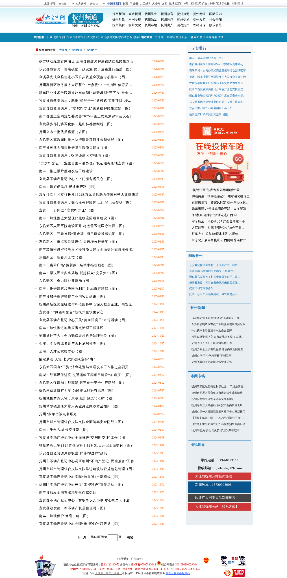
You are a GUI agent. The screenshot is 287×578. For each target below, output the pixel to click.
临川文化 (134, 25)
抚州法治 (151, 19)
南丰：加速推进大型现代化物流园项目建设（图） (78, 218)
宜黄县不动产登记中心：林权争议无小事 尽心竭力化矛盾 (84, 500)
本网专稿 (134, 19)
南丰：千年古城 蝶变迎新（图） (64, 430)
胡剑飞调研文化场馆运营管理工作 (211, 361)
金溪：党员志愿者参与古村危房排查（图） (73, 343)
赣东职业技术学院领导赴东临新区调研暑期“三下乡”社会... (85, 93)
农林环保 (199, 25)
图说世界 (198, 445)
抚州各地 (151, 25)
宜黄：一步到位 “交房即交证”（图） (68, 210)
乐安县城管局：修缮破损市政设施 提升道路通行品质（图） (86, 69)
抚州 (202, 37)
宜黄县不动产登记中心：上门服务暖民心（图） (76, 179)
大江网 (100, 37)
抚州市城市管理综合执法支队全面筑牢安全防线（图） (82, 422)
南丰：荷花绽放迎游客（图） (206, 58)
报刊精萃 (135, 37)
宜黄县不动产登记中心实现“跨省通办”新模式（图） (80, 477)
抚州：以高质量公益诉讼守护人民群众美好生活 (217, 76)
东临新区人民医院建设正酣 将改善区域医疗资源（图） (82, 226)
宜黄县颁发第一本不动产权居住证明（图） (73, 508)
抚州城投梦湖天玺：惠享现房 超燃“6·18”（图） (77, 398)
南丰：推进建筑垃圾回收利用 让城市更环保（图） (79, 288)
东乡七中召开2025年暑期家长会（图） (212, 108)
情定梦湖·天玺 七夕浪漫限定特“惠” (67, 359)
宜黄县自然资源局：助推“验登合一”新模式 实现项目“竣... (85, 100)
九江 (163, 37)
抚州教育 (167, 14)
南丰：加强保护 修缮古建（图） (64, 516)
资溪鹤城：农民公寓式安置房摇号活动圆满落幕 (217, 70)
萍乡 (214, 37)
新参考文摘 (111, 37)
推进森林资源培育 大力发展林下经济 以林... (217, 336)
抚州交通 (183, 19)
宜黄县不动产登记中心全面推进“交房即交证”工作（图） (84, 437)
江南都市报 (76, 37)
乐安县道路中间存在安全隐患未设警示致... (214, 282)
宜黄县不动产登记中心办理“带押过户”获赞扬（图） (80, 524)
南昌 (157, 37)
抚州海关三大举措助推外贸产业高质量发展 (217, 405)
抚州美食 (118, 25)
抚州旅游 (183, 14)
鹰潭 (220, 37)
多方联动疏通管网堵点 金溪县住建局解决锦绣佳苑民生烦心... (88, 61)
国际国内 (215, 14)
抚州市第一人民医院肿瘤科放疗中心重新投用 (218, 411)
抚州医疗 (167, 19)
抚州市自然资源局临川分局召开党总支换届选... (217, 89)
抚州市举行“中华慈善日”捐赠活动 (211, 355)
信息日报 (64, 37)
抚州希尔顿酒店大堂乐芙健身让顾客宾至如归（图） (80, 406)
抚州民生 (151, 14)
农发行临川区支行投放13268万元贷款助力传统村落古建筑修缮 (89, 194)
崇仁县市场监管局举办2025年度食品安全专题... (217, 95)
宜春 (208, 37)
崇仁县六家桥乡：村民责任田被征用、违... (214, 276)
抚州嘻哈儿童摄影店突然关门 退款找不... (213, 271)
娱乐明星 (215, 25)
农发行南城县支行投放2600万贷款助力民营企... (217, 83)
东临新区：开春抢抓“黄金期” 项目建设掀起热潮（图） (82, 234)
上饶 (190, 37)
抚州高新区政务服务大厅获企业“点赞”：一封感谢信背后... (85, 85)
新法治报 (89, 37)
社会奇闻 (215, 19)
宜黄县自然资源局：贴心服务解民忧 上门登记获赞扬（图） (86, 202)
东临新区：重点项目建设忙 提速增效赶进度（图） (79, 241)
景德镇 (171, 37)
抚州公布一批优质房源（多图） (64, 132)
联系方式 (228, 506)
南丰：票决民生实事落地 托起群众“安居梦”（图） (79, 273)
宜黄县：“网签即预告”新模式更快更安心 (71, 312)
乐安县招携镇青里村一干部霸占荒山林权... (214, 265)
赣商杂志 (123, 37)
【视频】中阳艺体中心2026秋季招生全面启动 (218, 424)
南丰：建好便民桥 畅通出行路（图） (68, 187)
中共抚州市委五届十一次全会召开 (211, 330)
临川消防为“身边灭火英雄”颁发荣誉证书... (216, 430)
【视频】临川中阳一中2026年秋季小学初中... (218, 417)
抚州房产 (167, 25)
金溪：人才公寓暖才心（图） (62, 351)
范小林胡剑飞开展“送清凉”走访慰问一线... (216, 318)
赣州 (178, 37)
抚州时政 (118, 19)
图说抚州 (183, 25)
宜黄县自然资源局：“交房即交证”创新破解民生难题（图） (85, 108)
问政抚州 (134, 14)
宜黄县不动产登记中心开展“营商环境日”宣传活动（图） (84, 320)
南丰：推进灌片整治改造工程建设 (66, 171)
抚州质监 (199, 19)
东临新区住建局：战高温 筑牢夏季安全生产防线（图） (82, 383)
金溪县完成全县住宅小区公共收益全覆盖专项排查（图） (84, 77)
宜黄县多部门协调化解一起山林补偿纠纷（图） (76, 124)
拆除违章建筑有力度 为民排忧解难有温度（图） (77, 390)
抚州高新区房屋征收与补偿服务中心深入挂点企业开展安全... (87, 304)
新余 (184, 37)
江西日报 (52, 37)
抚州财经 (199, 14)
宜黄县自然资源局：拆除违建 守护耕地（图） (75, 155)
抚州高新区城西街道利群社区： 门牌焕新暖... (218, 386)
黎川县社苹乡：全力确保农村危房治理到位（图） (78, 335)
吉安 (196, 37)
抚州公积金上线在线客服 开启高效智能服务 (217, 349)
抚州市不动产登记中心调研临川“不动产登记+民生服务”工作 (86, 461)
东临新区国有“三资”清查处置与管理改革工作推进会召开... (85, 367)
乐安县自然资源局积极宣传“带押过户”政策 (73, 453)
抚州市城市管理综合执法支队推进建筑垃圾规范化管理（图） (87, 469)
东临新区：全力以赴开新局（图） (66, 281)
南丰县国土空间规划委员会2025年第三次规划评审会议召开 (86, 116)
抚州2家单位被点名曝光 (58, 414)
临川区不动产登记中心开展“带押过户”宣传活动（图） (82, 484)
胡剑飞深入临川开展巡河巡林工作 (211, 343)
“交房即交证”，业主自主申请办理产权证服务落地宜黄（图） (87, 163)
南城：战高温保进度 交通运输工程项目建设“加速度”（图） (86, 375)
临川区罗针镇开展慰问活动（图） (209, 114)
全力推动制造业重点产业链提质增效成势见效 (218, 324)
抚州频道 (77, 50)
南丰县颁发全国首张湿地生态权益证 (67, 492)
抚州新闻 (118, 14)
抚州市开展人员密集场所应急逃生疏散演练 (217, 392)
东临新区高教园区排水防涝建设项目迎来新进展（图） (82, 140)
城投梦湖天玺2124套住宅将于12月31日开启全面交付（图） (86, 445)
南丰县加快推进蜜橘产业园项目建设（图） (73, 296)
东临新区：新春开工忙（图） (62, 257)
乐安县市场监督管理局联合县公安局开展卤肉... (217, 101)
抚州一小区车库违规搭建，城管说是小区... (214, 294)
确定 (130, 537)
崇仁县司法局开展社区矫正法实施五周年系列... (217, 64)
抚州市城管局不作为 (201, 288)
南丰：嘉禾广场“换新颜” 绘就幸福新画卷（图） (77, 265)
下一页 (81, 537)
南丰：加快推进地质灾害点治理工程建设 (71, 328)
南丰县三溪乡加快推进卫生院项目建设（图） (75, 147)
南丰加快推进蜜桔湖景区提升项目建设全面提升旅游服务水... (87, 249)
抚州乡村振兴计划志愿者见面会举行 (213, 399)
